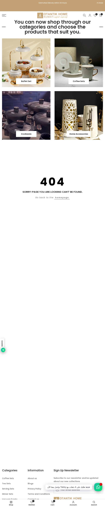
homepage (62, 197)
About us (32, 478)
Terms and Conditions (39, 494)
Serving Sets (8, 489)
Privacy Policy (34, 489)
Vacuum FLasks (9, 499)
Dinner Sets (7, 494)
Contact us (33, 499)
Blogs (30, 483)
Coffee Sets (8, 478)
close (5, 3)
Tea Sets (6, 483)
